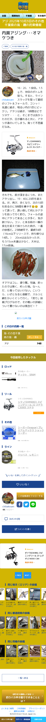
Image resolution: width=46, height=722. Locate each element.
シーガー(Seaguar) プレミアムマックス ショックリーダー (31, 430)
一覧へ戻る (23, 678)
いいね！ (24, 484)
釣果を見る (38, 719)
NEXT (27, 575)
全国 (4, 15)
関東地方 (16, 15)
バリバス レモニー (28, 454)
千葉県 (29, 15)
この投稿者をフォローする (30, 496)
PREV (19, 575)
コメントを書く (24, 529)
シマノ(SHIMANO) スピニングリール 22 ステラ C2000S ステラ (30, 404)
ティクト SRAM (26, 374)
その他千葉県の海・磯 (19, 46)
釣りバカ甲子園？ (8, 719)
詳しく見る (33, 337)
